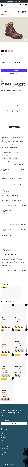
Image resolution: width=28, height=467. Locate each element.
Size (2, 54)
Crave (3, 342)
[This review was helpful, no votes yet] (21, 205)
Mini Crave (4, 317)
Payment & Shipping (5, 444)
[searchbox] (8, 152)
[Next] (11, 326)
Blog (2, 454)
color (10, 158)
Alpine (3, 366)
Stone (8, 50)
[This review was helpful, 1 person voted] (21, 184)
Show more (5, 161)
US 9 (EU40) (18, 57)
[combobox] (20, 164)
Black (2, 50)
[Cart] (23, 5)
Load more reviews (14, 275)
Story (2, 81)
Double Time (18, 366)
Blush (12, 50)
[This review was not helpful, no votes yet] (24, 184)
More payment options (14, 73)
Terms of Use (4, 457)
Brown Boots (11, 301)
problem (15, 158)
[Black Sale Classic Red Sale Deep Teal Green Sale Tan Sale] (7, 351)
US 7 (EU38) (4, 57)
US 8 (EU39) (11, 57)
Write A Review (14, 127)
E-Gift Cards (3, 452)
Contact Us (3, 437)
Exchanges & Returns (5, 446)
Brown (5, 50)
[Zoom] (26, 40)
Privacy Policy (4, 456)
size (4, 158)
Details (2, 93)
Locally (2, 78)
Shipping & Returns (5, 96)
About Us (3, 435)
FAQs (2, 438)
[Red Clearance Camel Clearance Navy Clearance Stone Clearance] (7, 375)
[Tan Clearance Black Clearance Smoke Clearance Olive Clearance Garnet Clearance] (21, 350)
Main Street (17, 341)
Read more (7, 265)
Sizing (2, 440)
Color (4, 45)
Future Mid (4, 390)
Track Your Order (4, 448)
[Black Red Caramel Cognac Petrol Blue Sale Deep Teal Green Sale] (7, 326)
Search (2, 433)
